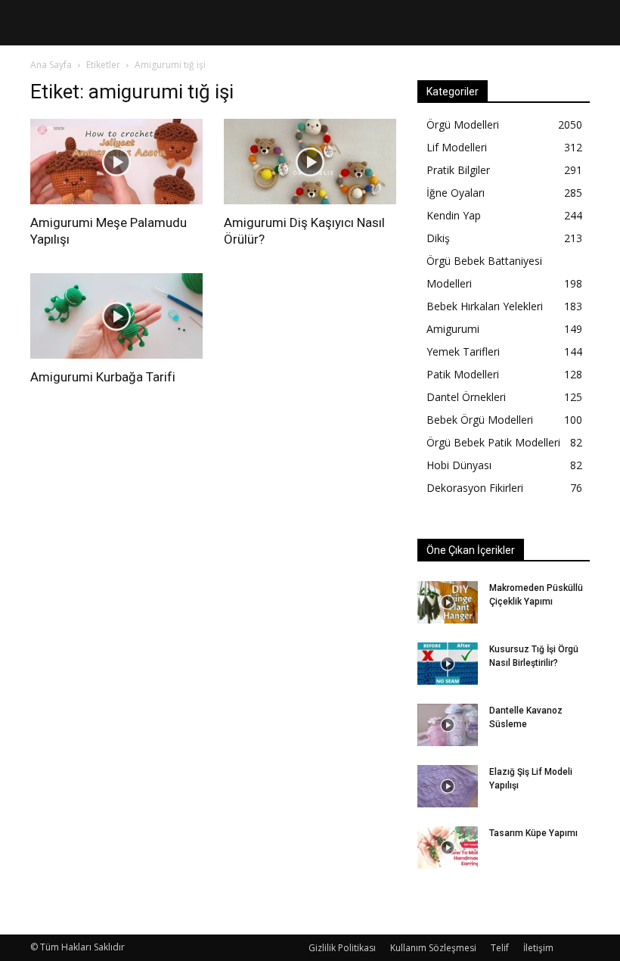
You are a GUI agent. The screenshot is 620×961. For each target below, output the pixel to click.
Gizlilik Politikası (342, 947)
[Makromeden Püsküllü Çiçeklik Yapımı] (447, 602)
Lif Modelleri (456, 147)
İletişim (538, 947)
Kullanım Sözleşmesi (433, 947)
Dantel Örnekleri (466, 397)
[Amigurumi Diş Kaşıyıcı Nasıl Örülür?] (310, 161)
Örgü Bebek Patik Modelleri (493, 442)
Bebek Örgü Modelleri (479, 419)
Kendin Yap (453, 215)
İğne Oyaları (455, 192)
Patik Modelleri (462, 374)
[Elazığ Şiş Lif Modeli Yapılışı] (447, 786)
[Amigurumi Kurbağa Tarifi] (116, 316)
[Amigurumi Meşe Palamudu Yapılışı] (116, 161)
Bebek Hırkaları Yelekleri (484, 306)
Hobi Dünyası (458, 465)
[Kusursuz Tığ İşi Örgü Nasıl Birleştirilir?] (447, 663)
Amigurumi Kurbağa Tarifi (102, 376)
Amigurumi (452, 329)
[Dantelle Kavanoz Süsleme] (447, 725)
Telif (500, 947)
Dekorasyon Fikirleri (474, 487)
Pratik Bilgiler (458, 170)
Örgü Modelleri (462, 124)
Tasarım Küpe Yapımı (533, 833)
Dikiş (438, 238)
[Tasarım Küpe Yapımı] (447, 847)
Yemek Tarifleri (463, 351)
